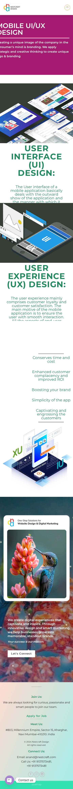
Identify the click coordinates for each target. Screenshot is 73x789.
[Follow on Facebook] (30, 774)
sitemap (36, 784)
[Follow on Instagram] (36, 774)
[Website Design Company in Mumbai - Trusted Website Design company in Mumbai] (13, 7)
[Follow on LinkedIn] (42, 774)
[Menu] (67, 7)
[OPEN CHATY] (9, 780)
